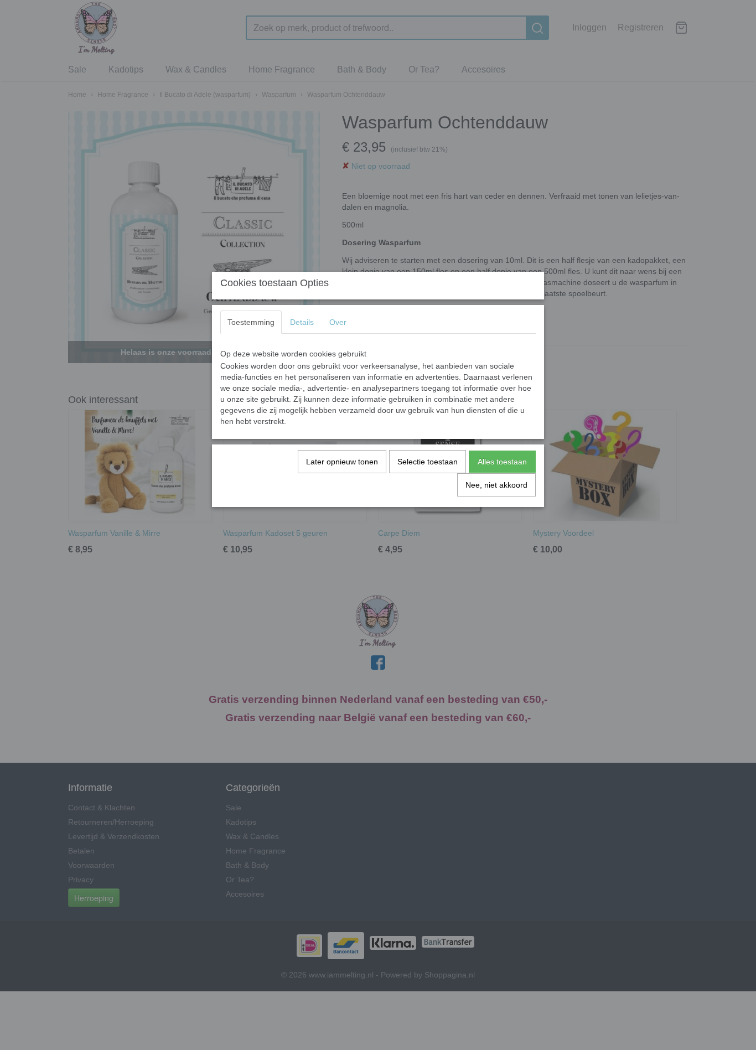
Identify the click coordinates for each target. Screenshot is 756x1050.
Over (337, 322)
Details (302, 322)
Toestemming (251, 322)
